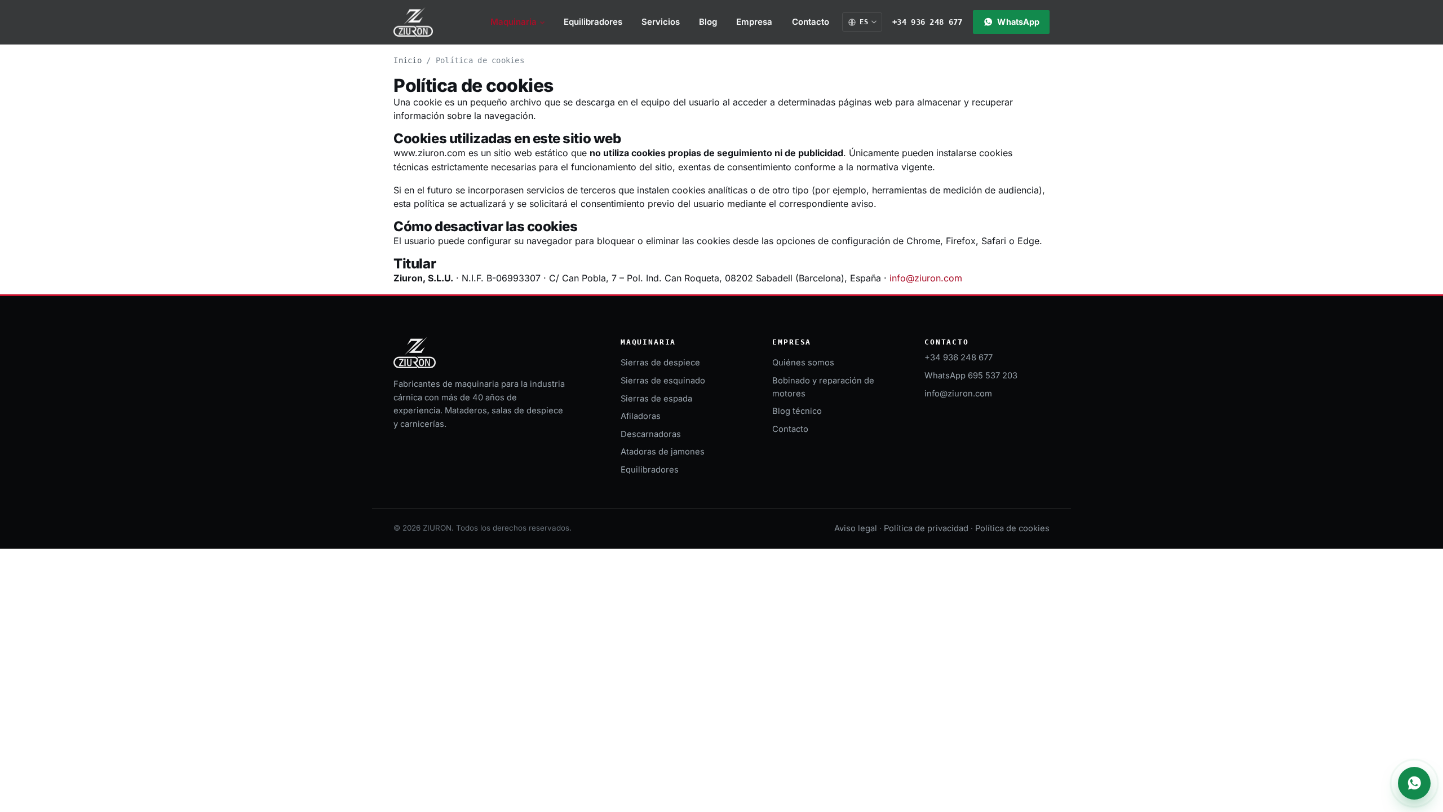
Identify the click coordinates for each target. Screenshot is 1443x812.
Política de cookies (1012, 528)
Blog (708, 21)
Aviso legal (855, 528)
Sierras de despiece (660, 363)
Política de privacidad (926, 528)
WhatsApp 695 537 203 (970, 375)
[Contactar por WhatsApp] (1414, 783)
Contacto (810, 21)
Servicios (660, 21)
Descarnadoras (651, 434)
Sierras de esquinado (663, 381)
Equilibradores (593, 21)
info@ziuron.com (925, 278)
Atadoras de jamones (663, 452)
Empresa (754, 21)
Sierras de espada (656, 399)
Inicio (407, 60)
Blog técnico (797, 411)
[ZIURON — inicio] (412, 22)
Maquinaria (513, 21)
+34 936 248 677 (927, 22)
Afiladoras (641, 416)
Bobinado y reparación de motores (823, 387)
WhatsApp (1018, 22)
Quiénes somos (803, 363)
